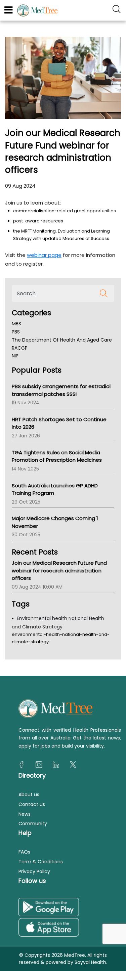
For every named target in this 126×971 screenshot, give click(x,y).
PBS (16, 331)
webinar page (44, 255)
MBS (16, 323)
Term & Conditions (40, 861)
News (24, 814)
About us (28, 794)
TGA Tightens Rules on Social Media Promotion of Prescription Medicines (57, 456)
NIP (15, 355)
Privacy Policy (34, 871)
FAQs (24, 851)
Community (32, 823)
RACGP (20, 348)
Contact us (31, 804)
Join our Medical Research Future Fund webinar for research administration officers (59, 570)
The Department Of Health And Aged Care (62, 339)
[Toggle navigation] (8, 10)
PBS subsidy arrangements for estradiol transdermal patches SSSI (61, 390)
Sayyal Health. (90, 962)
